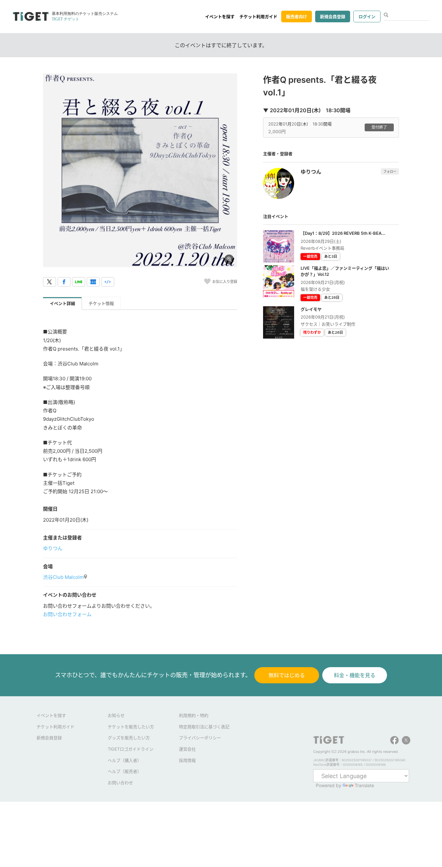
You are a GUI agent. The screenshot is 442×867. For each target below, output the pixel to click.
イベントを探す (220, 16)
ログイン (367, 16)
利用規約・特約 (193, 715)
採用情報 (187, 760)
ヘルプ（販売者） (124, 771)
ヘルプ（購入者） (124, 760)
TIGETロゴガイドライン (130, 749)
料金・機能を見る (354, 675)
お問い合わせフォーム (67, 614)
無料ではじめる (287, 675)
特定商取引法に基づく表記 (204, 726)
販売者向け (296, 16)
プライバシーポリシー (200, 737)
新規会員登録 (332, 16)
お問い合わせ (120, 782)
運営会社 (187, 749)
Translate (364, 785)
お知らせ (116, 715)
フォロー (389, 171)
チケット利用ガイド (258, 16)
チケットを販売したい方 (131, 726)
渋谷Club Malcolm (63, 577)
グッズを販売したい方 (129, 737)
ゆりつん (52, 548)
